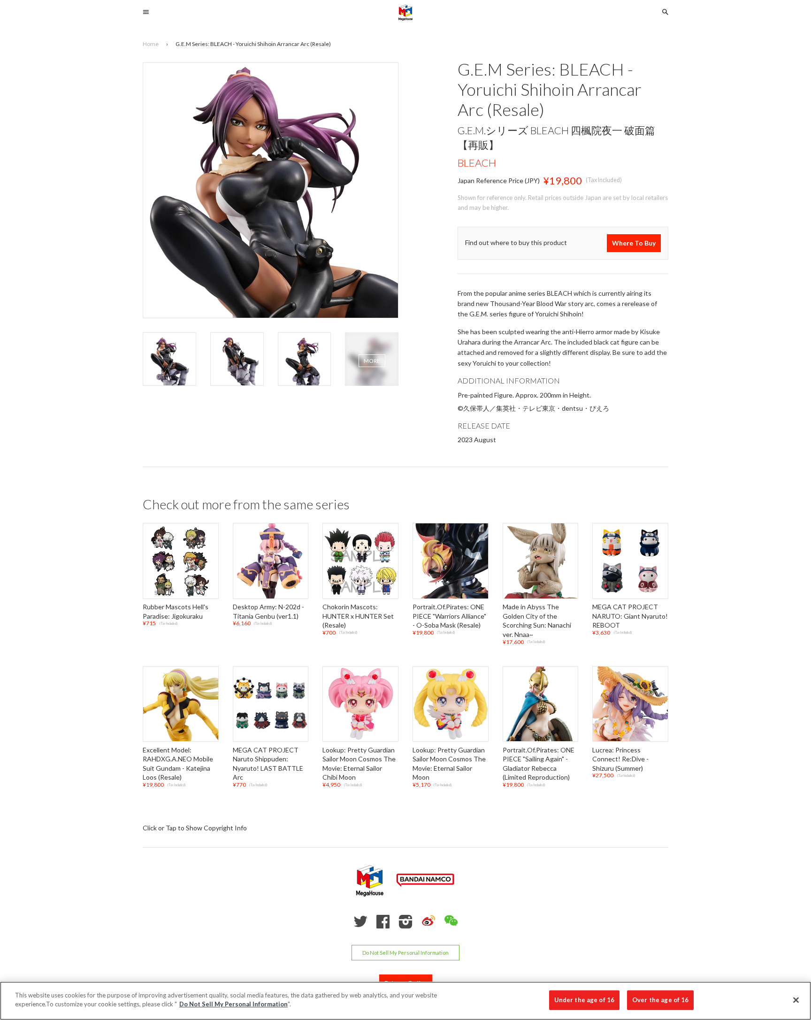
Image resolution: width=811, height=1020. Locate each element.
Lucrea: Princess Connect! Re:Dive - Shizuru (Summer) (620, 759)
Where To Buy (634, 243)
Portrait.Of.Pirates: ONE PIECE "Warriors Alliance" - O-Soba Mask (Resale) (449, 616)
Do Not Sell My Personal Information (405, 953)
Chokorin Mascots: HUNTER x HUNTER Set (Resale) (358, 616)
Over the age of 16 (660, 1000)
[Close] (796, 999)
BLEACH (477, 162)
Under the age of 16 (584, 1000)
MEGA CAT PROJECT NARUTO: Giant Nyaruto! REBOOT (630, 616)
